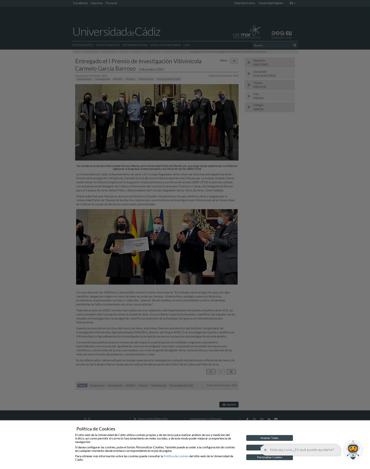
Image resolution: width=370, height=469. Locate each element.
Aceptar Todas (269, 437)
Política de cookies (176, 456)
